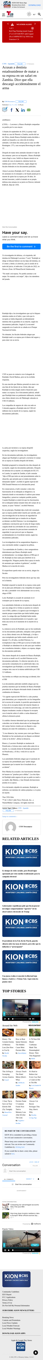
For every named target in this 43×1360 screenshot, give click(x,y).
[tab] (8, 1179)
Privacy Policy (7, 1300)
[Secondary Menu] (5, 14)
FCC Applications (8, 1297)
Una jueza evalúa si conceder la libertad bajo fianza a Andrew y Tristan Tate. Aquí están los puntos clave (20, 979)
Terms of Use (7, 1303)
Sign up (37, 1162)
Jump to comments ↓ (9, 816)
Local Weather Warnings (11, 1328)
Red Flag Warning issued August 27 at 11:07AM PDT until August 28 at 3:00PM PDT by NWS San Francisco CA (21, 35)
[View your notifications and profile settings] (38, 1179)
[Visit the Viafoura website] (36, 1224)
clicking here (20, 1147)
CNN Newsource (9, 101)
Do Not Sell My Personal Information (16, 1306)
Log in (31, 1162)
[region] (21, 1193)
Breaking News (8, 1317)
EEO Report (6, 1294)
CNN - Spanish (23, 808)
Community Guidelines (10, 1292)
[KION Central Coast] (11, 14)
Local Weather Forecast (10, 1326)
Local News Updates (10, 1323)
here (12, 1154)
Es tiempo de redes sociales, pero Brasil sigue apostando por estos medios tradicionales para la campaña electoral (21, 874)
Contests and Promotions (11, 1320)
